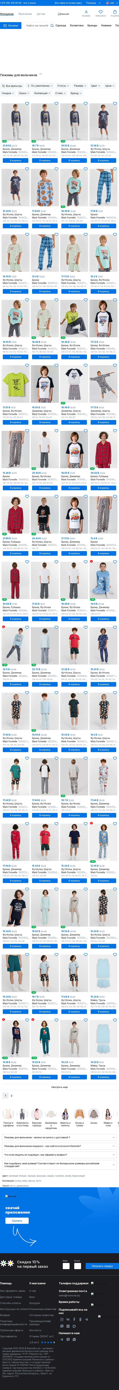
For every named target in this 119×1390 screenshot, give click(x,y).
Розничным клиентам (42, 1309)
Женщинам (7, 14)
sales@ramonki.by (69, 1295)
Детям (41, 14)
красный (41, 1175)
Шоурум (34, 1303)
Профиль (86, 16)
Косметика (77, 25)
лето (38, 1180)
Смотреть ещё (59, 1087)
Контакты (35, 1330)
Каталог (13, 25)
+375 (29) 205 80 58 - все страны (18, 3)
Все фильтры (14, 85)
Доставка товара (11, 1297)
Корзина (115, 16)
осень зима (21, 1180)
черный (31, 1175)
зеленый (13, 1175)
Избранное (100, 16)
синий (68, 1175)
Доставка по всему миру (68, 3)
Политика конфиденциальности (13, 1323)
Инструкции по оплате (14, 1309)
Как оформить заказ (12, 1290)
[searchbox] (39, 25)
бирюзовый (78, 1175)
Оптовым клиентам (41, 1315)
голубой (59, 1175)
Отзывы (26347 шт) (41, 1336)
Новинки (106, 25)
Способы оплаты (10, 1303)
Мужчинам (25, 14)
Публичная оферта (11, 1330)
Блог (32, 1297)
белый (22, 1175)
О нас (32, 1290)
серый (50, 1175)
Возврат (5, 1315)
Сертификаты (8, 1336)
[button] (27, 103)
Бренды (92, 25)
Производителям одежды (40, 1323)
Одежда (60, 25)
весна (31, 1180)
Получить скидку (102, 1266)
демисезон (23, 1185)
